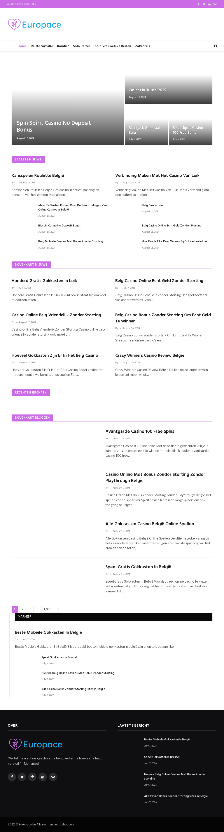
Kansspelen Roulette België (38, 176)
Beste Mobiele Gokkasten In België (48, 633)
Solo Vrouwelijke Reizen (113, 46)
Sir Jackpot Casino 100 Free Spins (188, 130)
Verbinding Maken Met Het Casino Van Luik (157, 176)
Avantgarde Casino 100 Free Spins (139, 432)
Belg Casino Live (152, 205)
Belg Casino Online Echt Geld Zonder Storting (171, 226)
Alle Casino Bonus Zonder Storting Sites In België (73, 689)
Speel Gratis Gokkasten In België (138, 567)
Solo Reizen (82, 46)
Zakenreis (142, 46)
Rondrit (63, 46)
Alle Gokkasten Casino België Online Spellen (149, 524)
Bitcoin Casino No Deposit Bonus (59, 226)
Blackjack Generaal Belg (144, 130)
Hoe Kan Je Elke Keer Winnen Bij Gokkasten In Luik (174, 241)
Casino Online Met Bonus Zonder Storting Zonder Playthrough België (155, 478)
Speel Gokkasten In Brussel (59, 657)
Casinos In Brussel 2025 (147, 90)
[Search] (215, 46)
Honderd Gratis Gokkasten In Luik (44, 281)
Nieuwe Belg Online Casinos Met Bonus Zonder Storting (78, 673)
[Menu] (9, 46)
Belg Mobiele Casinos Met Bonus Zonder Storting (70, 241)
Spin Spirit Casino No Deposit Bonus (54, 127)
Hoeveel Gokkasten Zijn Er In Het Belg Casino (55, 356)
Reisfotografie (42, 46)
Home (22, 46)
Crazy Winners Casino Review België (149, 356)
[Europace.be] (34, 24)
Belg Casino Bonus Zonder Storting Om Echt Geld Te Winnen (163, 318)
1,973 (47, 609)
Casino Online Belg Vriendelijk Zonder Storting (56, 315)
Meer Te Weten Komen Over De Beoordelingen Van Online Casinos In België (72, 207)
